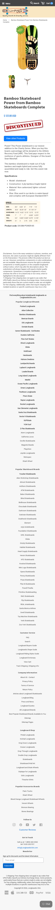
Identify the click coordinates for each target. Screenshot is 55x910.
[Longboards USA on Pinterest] (20, 825)
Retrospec (27, 457)
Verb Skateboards (27, 621)
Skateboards (27, 759)
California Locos (27, 437)
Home (5, 20)
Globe (27, 539)
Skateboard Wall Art (27, 763)
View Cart (27, 662)
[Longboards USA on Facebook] (40, 825)
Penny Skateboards (27, 576)
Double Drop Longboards (27, 755)
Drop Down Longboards (27, 743)
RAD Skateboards (27, 596)
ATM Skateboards (27, 490)
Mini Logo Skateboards (27, 568)
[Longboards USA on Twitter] (34, 825)
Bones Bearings (28, 811)
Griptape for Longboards (27, 772)
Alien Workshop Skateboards (27, 478)
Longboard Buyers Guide (27, 645)
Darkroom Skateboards (27, 511)
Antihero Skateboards (27, 486)
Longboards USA (34, 888)
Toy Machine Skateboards (27, 616)
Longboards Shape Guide (27, 650)
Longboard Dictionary (27, 658)
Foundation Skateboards (27, 531)
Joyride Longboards (27, 453)
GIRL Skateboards (27, 535)
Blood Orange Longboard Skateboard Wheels (27, 799)
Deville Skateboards (27, 441)
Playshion (27, 449)
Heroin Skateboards (27, 555)
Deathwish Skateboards (27, 519)
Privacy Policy (27, 681)
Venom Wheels (27, 803)
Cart (49, 3)
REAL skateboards (27, 604)
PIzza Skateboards (27, 580)
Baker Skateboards (27, 494)
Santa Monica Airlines (27, 608)
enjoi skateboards (27, 527)
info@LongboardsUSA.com (27, 848)
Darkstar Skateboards (27, 515)
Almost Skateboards (27, 482)
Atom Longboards (27, 433)
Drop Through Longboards (27, 751)
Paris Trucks (27, 791)
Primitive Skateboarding (27, 592)
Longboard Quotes (27, 706)
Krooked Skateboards (27, 564)
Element (27, 523)
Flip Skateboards (27, 600)
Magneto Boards (27, 445)
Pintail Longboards (28, 735)
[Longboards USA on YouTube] (27, 825)
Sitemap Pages (27, 722)
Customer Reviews (27, 830)
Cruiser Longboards (27, 747)
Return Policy (27, 690)
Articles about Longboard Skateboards (27, 694)
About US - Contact (27, 677)
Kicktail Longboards (27, 739)
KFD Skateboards (27, 560)
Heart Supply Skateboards (27, 551)
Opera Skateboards (27, 572)
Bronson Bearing (27, 807)
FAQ (27, 637)
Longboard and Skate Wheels (27, 767)
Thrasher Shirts (27, 780)
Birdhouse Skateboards (27, 502)
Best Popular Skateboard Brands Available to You (27, 714)
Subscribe (8, 866)
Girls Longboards (27, 776)
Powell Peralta (27, 588)
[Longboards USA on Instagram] (14, 825)
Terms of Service (27, 685)
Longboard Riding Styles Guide (27, 654)
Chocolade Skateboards (28, 506)
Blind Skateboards (27, 498)
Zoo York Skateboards (27, 625)
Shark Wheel (27, 461)
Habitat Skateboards (27, 547)
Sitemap (27, 718)
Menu (7, 4)
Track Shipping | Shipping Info (27, 666)
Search (27, 642)
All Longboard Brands (27, 710)
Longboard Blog (27, 698)
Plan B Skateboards (27, 584)
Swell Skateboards (27, 612)
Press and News (27, 702)
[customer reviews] (27, 113)
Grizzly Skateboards (27, 543)
